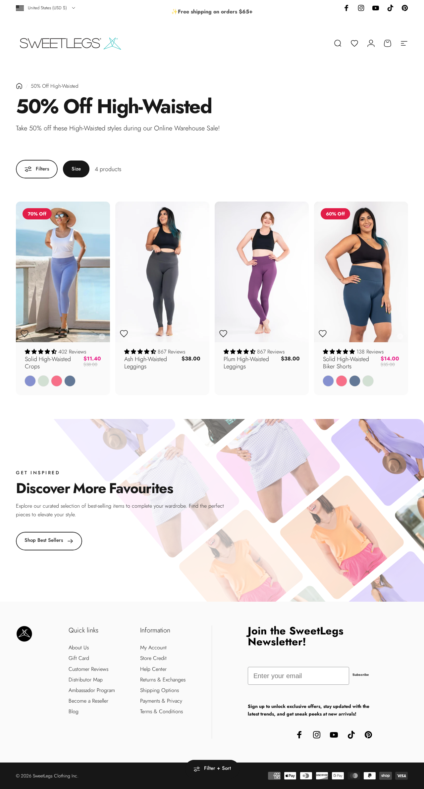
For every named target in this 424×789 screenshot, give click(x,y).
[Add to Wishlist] (24, 333)
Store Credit (153, 658)
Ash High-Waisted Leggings (145, 363)
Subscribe (360, 674)
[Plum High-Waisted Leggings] (262, 272)
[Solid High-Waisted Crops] (63, 272)
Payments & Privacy (161, 701)
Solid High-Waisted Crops (48, 363)
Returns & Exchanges (163, 679)
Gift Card (79, 658)
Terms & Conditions (161, 711)
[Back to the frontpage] (19, 86)
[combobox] (46, 8)
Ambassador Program (92, 690)
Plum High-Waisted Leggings (246, 363)
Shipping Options (159, 690)
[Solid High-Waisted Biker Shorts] (361, 272)
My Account (153, 647)
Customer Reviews (88, 669)
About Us (79, 647)
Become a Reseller (88, 701)
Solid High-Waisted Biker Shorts (346, 363)
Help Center (153, 669)
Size (76, 168)
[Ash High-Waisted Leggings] (162, 272)
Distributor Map (86, 679)
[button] (41, 351)
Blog (74, 711)
